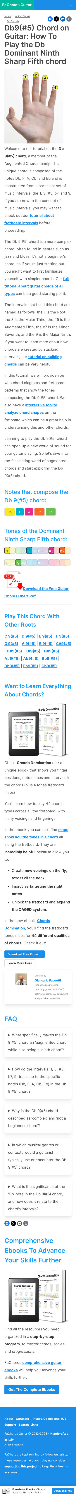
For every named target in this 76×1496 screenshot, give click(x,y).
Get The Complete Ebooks (31, 1389)
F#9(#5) (33, 651)
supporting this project (20, 1466)
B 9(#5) (46, 643)
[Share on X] (56, 19)
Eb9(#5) (30, 666)
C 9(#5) (11, 636)
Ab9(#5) (31, 658)
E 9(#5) (45, 636)
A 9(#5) (29, 643)
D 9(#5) (29, 636)
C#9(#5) (63, 643)
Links (34, 1425)
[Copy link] (69, 19)
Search (24, 1425)
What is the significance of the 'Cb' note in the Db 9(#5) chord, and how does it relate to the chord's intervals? (36, 1197)
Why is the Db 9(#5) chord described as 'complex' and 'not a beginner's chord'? (37, 1118)
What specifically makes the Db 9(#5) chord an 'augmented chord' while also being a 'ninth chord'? (37, 1042)
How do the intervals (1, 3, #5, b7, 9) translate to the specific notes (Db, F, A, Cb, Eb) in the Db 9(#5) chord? (37, 1080)
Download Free (63, 1490)
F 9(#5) (62, 636)
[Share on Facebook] (50, 19)
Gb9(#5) (49, 666)
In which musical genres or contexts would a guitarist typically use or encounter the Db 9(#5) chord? (37, 1156)
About (8, 1419)
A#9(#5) (12, 658)
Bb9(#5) (49, 658)
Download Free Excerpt (25, 954)
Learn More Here (20, 963)
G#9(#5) (51, 651)
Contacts (22, 1419)
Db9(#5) (12, 666)
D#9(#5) (14, 651)
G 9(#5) (11, 643)
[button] (71, 5)
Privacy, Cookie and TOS (49, 1419)
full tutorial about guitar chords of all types (36, 286)
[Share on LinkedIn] (62, 19)
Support (10, 1425)
